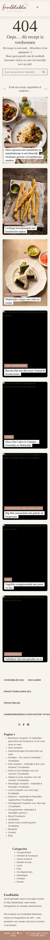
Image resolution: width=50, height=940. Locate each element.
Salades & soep (35, 508)
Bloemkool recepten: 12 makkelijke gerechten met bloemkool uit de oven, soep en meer (26, 741)
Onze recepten (15, 747)
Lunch (8, 294)
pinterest (29, 725)
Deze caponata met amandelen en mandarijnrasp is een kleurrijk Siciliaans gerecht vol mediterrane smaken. (23, 155)
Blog (10, 835)
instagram (20, 725)
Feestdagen (22, 875)
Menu (37, 7)
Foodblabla (13, 819)
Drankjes (21, 878)
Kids (19, 868)
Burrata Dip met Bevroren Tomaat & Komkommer (25, 372)
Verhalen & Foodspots (27, 855)
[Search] (43, 72)
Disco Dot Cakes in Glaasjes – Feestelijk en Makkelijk (21, 443)
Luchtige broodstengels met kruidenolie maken (20, 230)
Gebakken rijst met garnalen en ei (23, 659)
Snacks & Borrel (12, 223)
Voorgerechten (29, 145)
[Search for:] (25, 72)
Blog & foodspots (16, 816)
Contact (12, 832)
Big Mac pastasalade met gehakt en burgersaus (24, 515)
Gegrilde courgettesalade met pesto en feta (24, 586)
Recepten (12, 829)
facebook (25, 725)
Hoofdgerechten (13, 145)
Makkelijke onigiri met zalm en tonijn (22, 301)
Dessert (9, 437)
